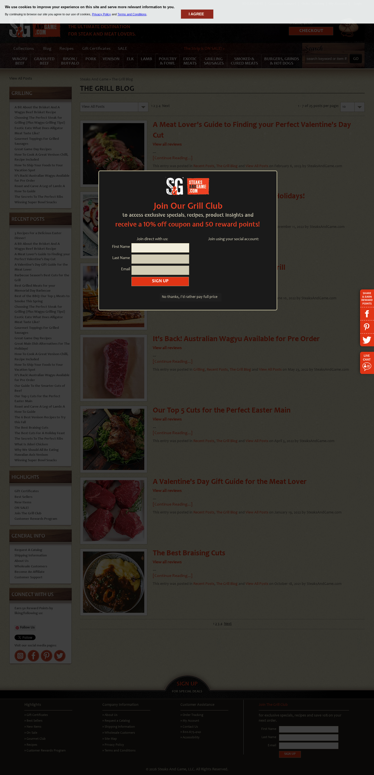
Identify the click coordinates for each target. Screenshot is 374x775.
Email (125, 269)
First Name (121, 247)
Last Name (121, 258)
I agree (196, 14)
